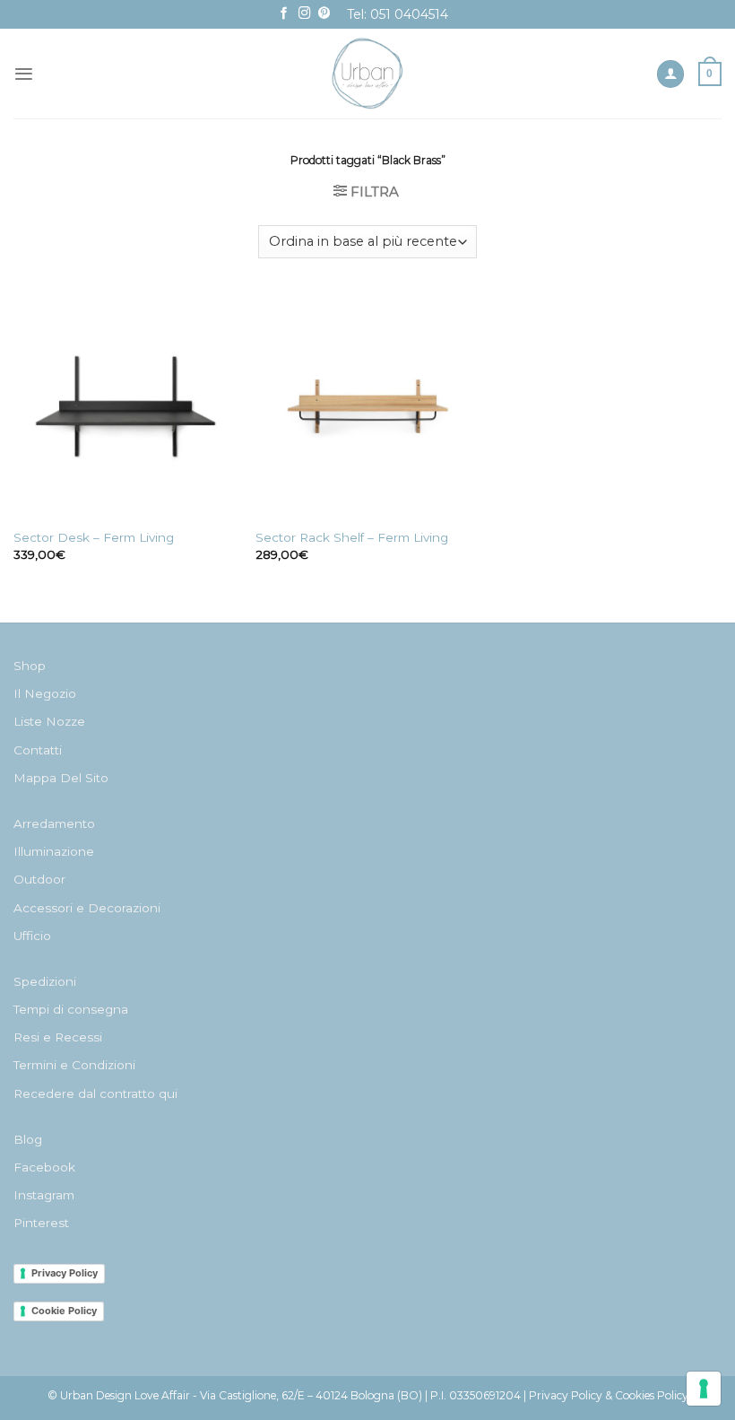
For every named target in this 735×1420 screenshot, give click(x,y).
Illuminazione (53, 851)
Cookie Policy (64, 1310)
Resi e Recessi (57, 1037)
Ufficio (32, 935)
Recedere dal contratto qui (95, 1093)
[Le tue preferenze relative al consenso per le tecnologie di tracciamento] (704, 1389)
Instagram (43, 1195)
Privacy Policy (64, 1273)
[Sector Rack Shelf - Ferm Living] (367, 406)
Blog (27, 1139)
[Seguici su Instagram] (304, 14)
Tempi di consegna (70, 1009)
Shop (29, 665)
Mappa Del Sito (60, 778)
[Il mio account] (670, 74)
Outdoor (39, 879)
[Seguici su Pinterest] (324, 14)
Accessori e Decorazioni (86, 908)
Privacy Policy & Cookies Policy (608, 1395)
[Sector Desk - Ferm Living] (125, 406)
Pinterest (41, 1222)
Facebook (44, 1167)
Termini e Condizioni (74, 1065)
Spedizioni (44, 981)
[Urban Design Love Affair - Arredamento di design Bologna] (368, 73)
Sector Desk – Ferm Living (93, 537)
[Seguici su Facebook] (284, 14)
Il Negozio (44, 693)
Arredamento (54, 823)
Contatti (37, 750)
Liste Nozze (49, 721)
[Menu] (23, 74)
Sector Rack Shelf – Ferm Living (351, 537)
